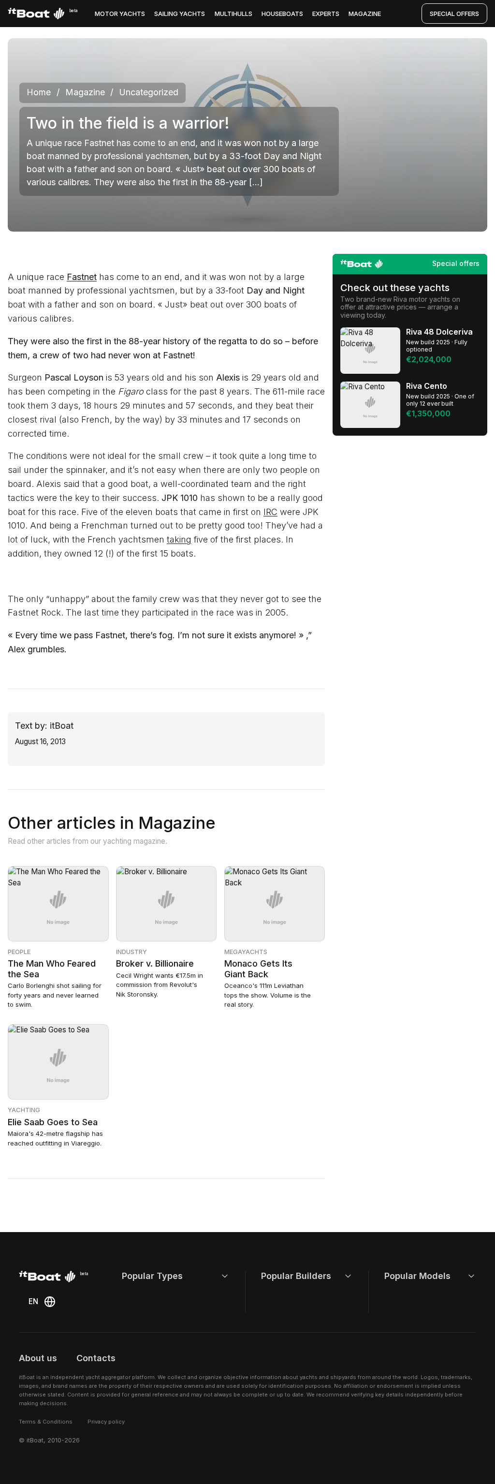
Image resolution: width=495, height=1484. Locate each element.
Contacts (96, 1358)
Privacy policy (106, 1421)
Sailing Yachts (179, 13)
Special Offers (454, 13)
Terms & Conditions (46, 1421)
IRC (270, 512)
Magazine (365, 13)
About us (38, 1358)
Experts (325, 13)
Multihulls (233, 13)
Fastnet (82, 277)
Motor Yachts (120, 13)
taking (179, 539)
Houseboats (282, 13)
